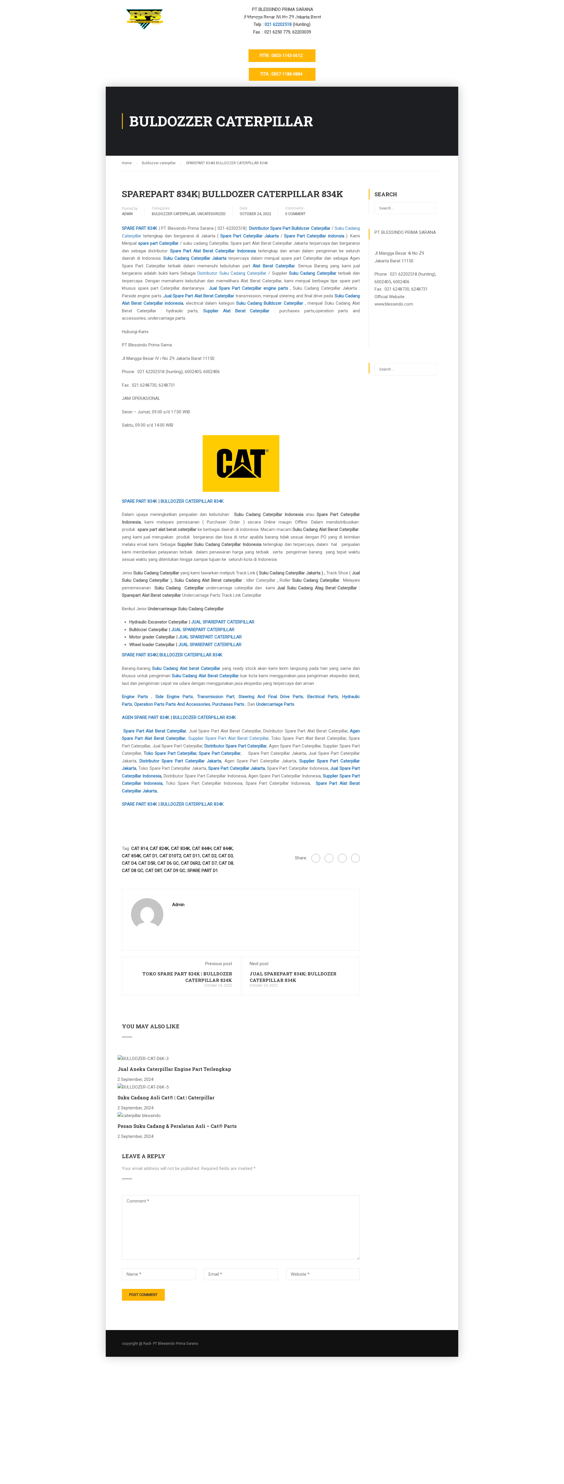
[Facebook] (315, 858)
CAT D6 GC (168, 863)
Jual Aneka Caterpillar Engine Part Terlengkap (174, 1069)
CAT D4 (129, 863)
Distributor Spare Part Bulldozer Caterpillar (289, 228)
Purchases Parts (228, 704)
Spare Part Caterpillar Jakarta (249, 236)
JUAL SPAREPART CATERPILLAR (222, 622)
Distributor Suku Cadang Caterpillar (231, 273)
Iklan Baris (364, 19)
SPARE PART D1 (202, 870)
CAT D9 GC (174, 870)
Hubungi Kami (326, 19)
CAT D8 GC (132, 870)
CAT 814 (139, 848)
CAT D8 (226, 863)
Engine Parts (135, 696)
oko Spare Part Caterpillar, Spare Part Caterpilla (192, 753)
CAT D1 (150, 855)
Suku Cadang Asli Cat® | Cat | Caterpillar (166, 1097)
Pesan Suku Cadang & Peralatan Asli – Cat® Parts (177, 1126)
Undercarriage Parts (275, 704)
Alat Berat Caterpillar (274, 266)
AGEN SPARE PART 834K (145, 717)
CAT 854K (131, 855)
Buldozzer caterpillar (173, 214)
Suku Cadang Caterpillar (313, 273)
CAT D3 (226, 855)
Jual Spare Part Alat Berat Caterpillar (200, 296)
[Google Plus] (329, 858)
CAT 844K (223, 848)
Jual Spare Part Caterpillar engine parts (248, 288)
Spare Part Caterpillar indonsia (313, 236)
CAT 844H (202, 848)
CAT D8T (153, 870)
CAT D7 (209, 863)
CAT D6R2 (190, 863)
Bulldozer (273, 303)
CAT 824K (159, 848)
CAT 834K (180, 848)
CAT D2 (209, 855)
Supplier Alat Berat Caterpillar (236, 310)
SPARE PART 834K (139, 228)
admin (127, 214)
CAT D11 (191, 855)
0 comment (295, 214)
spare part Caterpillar (158, 243)
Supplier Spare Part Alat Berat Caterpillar (228, 738)
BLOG (394, 19)
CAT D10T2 (170, 855)
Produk (292, 19)
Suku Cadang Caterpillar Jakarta (194, 258)
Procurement (427, 19)
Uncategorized (211, 214)
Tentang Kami (256, 19)
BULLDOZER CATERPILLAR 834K (192, 501)
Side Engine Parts (174, 696)
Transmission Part (215, 696)
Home (223, 19)
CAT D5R (146, 863)
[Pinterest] (355, 858)
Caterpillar (293, 303)
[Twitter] (342, 858)
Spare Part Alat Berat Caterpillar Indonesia (213, 251)
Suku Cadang (250, 303)
